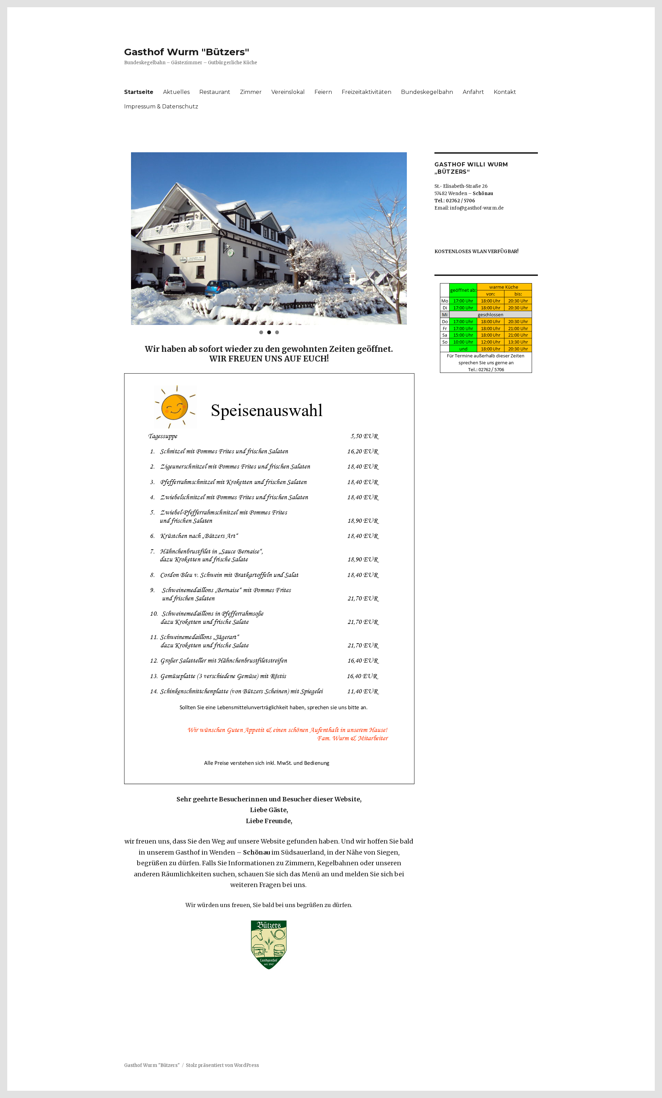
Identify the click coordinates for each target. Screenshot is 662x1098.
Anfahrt (473, 92)
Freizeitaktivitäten (366, 92)
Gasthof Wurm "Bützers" (186, 52)
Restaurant (214, 92)
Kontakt (505, 92)
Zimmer (251, 92)
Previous (119, 237)
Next (419, 237)
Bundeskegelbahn (427, 92)
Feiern (323, 92)
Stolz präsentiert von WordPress (222, 1065)
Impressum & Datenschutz (161, 106)
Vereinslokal (288, 92)
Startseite (138, 92)
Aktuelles (176, 92)
